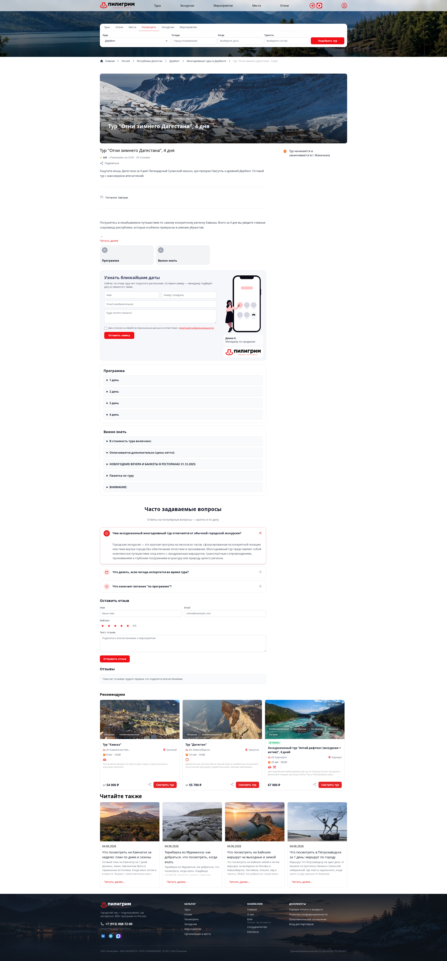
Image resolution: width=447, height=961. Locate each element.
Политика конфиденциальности (308, 914)
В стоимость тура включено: (130, 441)
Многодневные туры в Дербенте (206, 61)
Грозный (171, 749)
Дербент (174, 61)
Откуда (176, 35)
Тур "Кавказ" (112, 744)
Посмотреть (149, 27)
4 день (114, 414)
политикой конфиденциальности (196, 327)
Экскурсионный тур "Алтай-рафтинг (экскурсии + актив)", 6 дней (304, 750)
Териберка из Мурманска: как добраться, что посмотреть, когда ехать (191, 857)
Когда (221, 35)
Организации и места (197, 934)
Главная (110, 61)
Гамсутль (253, 749)
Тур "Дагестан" (196, 744)
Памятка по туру (121, 476)
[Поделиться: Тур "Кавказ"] (149, 784)
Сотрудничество (257, 927)
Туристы (269, 35)
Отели (284, 5)
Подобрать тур (327, 40)
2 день (114, 391)
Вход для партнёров (301, 924)
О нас (250, 914)
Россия (126, 61)
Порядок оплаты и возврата (306, 909)
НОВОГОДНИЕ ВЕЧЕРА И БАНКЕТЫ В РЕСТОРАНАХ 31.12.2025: (152, 464)
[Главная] (117, 5)
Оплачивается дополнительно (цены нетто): (142, 453)
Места (256, 5)
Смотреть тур (165, 784)
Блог (250, 919)
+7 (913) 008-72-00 (118, 924)
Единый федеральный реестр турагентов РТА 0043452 (318, 951)
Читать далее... (114, 882)
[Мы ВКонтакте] (103, 936)
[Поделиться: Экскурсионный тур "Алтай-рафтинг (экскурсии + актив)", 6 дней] (314, 784)
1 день (114, 380)
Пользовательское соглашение (308, 919)
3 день (114, 403)
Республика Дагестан (149, 61)
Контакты (253, 931)
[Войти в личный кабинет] (344, 5)
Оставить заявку (119, 335)
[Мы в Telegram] (312, 5)
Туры (157, 5)
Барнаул (337, 757)
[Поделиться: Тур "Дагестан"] (232, 784)
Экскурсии (187, 5)
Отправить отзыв (114, 658)
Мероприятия (223, 5)
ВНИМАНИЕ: (118, 487)
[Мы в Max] (319, 5)
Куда (105, 35)
